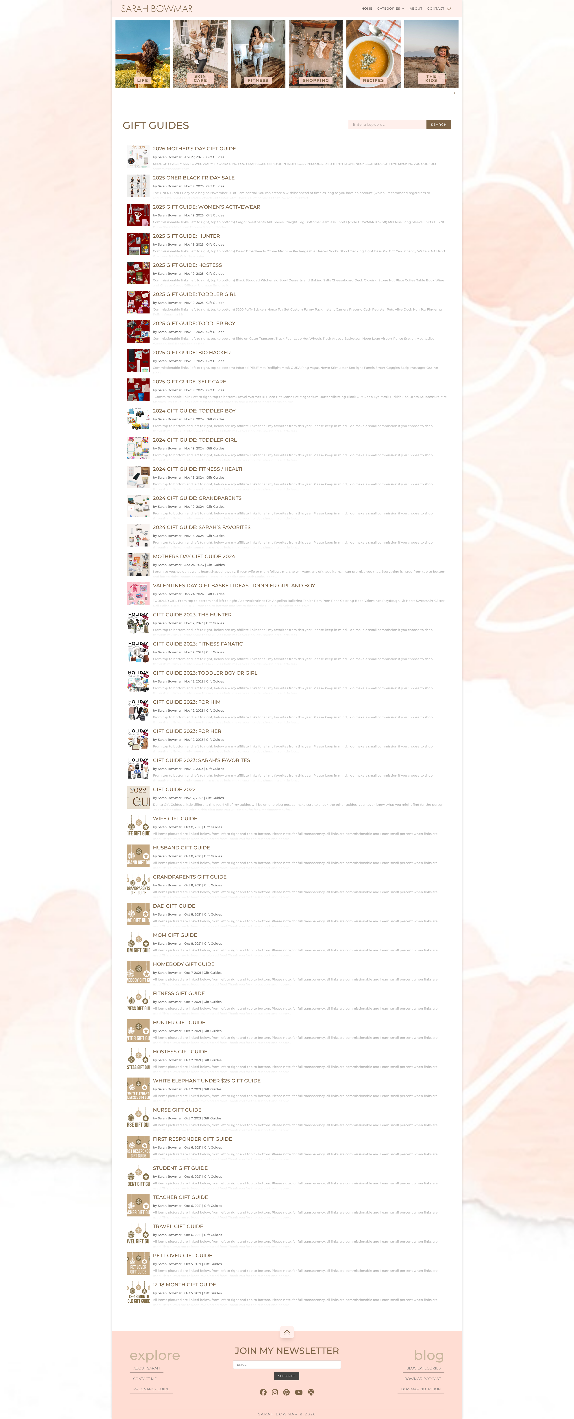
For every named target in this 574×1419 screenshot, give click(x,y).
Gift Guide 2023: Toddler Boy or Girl (205, 673)
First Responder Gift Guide (192, 1139)
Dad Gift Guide (174, 906)
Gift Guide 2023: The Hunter (192, 615)
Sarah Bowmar (170, 157)
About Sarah (146, 1368)
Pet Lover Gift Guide (182, 1256)
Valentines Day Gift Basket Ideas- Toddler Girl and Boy (234, 586)
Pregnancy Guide (151, 1389)
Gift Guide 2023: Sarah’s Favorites (201, 760)
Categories (388, 8)
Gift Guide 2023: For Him (187, 702)
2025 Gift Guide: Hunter (186, 236)
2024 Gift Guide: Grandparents (197, 498)
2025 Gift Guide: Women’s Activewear (206, 207)
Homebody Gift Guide (184, 964)
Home (366, 8)
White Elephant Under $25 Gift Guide (207, 1081)
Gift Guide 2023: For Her (187, 731)
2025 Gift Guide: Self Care (189, 382)
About (416, 8)
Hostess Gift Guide (180, 1052)
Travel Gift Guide (178, 1226)
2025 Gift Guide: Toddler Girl (194, 294)
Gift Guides (215, 157)
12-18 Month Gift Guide (184, 1285)
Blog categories (423, 1368)
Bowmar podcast (422, 1379)
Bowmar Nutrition (421, 1389)
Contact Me (145, 1379)
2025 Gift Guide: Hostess (187, 265)
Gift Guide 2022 (174, 789)
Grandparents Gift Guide (190, 877)
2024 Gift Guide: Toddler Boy (194, 411)
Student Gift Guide (180, 1168)
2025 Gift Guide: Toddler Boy (194, 323)
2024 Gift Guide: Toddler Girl (195, 440)
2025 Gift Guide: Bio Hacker (192, 353)
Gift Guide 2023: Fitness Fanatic (198, 644)
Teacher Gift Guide (180, 1197)
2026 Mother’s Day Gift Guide (194, 149)
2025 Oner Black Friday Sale (194, 178)
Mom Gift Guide (175, 935)
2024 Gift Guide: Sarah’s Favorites (202, 527)
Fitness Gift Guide (179, 993)
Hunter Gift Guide (179, 1022)
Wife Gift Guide (175, 819)
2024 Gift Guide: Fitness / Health (199, 469)
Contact (435, 8)
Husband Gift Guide (181, 848)
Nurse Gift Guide (177, 1110)
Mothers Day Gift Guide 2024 (194, 556)
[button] (453, 93)
